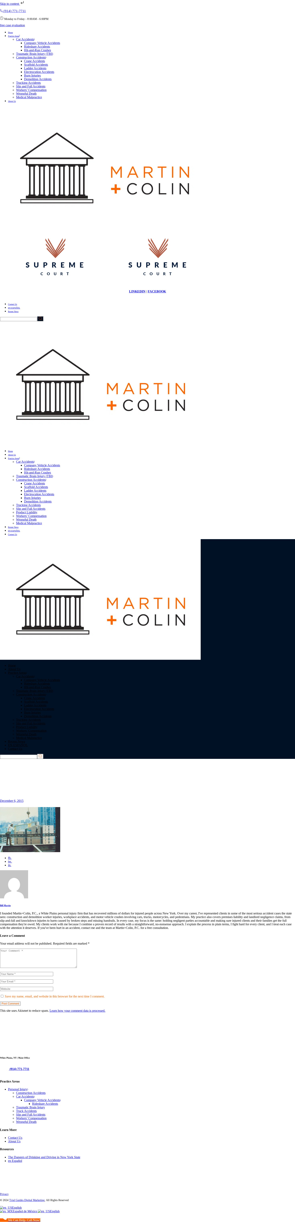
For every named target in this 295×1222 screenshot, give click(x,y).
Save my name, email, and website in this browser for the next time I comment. (55, 996)
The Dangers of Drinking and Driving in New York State (44, 1157)
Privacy (4, 1194)
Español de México (25, 1211)
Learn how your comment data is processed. (77, 1010)
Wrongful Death (26, 1122)
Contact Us (15, 1137)
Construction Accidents (31, 1093)
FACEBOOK (157, 291)
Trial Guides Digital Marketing (27, 1200)
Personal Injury (17, 1089)
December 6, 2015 (11, 800)
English (17, 1207)
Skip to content (10, 3)
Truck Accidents (26, 1111)
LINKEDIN (137, 291)
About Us (14, 1141)
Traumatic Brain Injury (30, 1107)
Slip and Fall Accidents (30, 1114)
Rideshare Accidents (45, 1103)
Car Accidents (25, 1096)
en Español (15, 1160)
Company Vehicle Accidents (42, 1100)
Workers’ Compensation (31, 1118)
